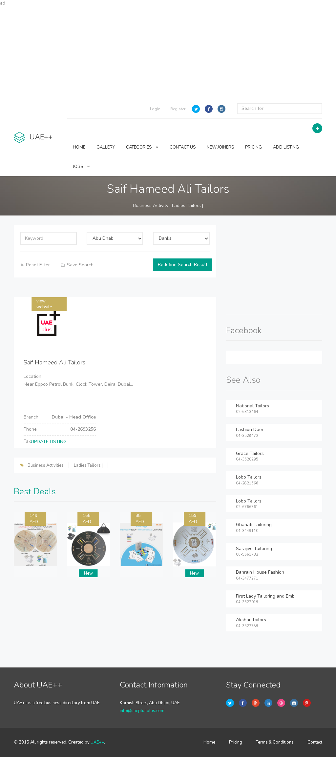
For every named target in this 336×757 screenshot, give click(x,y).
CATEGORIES (139, 147)
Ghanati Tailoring (254, 525)
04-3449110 (247, 530)
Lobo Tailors (249, 477)
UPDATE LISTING (49, 442)
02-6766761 (247, 506)
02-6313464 (247, 411)
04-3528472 (247, 435)
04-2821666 (247, 483)
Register (177, 109)
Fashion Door (249, 429)
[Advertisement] (168, 52)
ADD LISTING (286, 147)
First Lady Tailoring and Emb (265, 596)
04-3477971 (247, 578)
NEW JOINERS (220, 147)
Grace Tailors (250, 453)
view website (44, 304)
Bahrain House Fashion (260, 572)
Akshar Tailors (251, 620)
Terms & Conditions (275, 742)
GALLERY (105, 147)
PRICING (253, 147)
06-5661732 (247, 554)
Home (209, 742)
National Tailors (252, 406)
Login (155, 109)
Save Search (80, 265)
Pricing (235, 742)
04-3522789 (247, 626)
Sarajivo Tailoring (254, 548)
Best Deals (35, 491)
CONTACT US (183, 147)
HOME (79, 147)
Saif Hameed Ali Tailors (54, 362)
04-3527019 (247, 602)
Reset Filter (38, 265)
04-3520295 (247, 459)
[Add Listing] (317, 128)
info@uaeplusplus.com (142, 711)
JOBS (78, 167)
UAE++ (97, 742)
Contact (314, 742)
